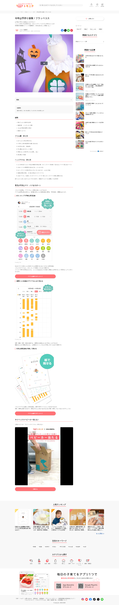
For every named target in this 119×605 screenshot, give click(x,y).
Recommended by (93, 151)
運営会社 (35, 598)
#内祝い (54, 546)
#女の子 (79, 29)
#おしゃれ (93, 29)
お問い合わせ (28, 598)
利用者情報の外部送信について (66, 598)
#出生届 (70, 546)
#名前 (84, 546)
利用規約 (41, 598)
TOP (17, 598)
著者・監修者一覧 (51, 600)
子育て (21, 12)
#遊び (85, 29)
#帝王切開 (62, 546)
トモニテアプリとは (40, 600)
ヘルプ (21, 598)
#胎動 (40, 546)
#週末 (100, 29)
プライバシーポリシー (51, 598)
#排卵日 (47, 546)
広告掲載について (62, 600)
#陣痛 (34, 546)
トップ (17, 12)
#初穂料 (78, 546)
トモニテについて (29, 600)
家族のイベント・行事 (30, 12)
